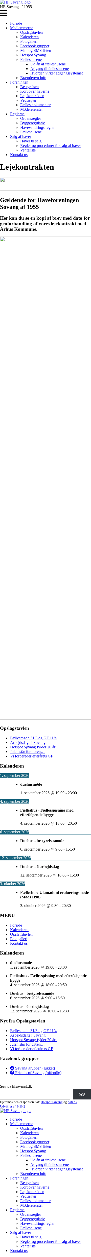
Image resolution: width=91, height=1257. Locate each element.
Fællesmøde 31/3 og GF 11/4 (33, 738)
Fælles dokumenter (35, 105)
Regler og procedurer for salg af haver (50, 145)
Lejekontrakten (32, 96)
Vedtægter (28, 100)
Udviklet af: (8, 1106)
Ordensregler (30, 118)
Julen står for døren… (27, 751)
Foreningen (19, 82)
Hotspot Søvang (33, 55)
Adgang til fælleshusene (49, 68)
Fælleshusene (31, 59)
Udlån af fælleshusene (48, 64)
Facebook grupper (34, 46)
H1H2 (21, 1106)
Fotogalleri (28, 41)
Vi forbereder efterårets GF (31, 756)
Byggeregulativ (32, 123)
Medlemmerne (21, 28)
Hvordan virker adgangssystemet (56, 73)
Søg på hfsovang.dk (16, 1086)
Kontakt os (19, 155)
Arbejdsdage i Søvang (28, 742)
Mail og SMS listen (35, 50)
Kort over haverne (34, 91)
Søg (82, 1094)
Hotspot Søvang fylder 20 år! (33, 747)
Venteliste (28, 150)
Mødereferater (31, 109)
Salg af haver (20, 136)
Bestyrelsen (29, 87)
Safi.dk (72, 1102)
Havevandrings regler (37, 127)
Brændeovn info (33, 77)
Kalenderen (29, 37)
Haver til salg (30, 141)
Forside (16, 23)
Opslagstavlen (31, 32)
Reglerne (17, 114)
